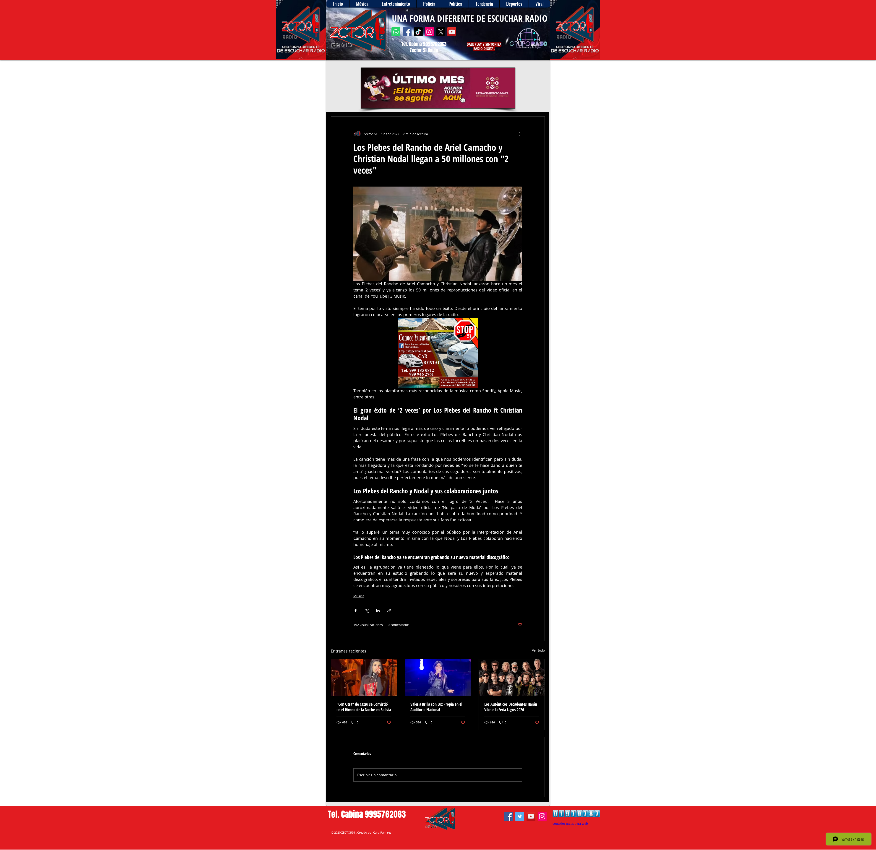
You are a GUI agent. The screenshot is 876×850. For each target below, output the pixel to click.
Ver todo (538, 650)
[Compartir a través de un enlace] (389, 610)
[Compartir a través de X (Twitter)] (367, 610)
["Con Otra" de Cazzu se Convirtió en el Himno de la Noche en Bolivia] (364, 677)
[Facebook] (407, 31)
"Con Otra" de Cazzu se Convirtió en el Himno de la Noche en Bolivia (363, 706)
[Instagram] (429, 31)
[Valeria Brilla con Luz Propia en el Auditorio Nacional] (438, 677)
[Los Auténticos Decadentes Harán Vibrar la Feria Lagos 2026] (512, 677)
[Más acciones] (519, 134)
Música (358, 596)
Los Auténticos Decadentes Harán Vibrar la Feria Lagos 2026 (510, 706)
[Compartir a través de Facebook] (355, 610)
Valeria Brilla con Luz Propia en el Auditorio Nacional (436, 706)
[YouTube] (451, 31)
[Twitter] (519, 816)
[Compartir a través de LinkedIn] (378, 610)
